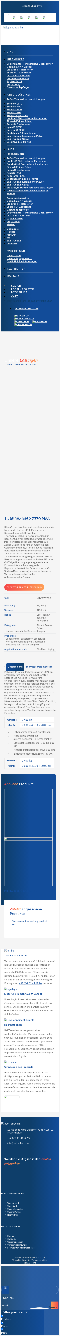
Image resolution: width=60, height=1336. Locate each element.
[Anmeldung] (6, 33)
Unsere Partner (14, 1212)
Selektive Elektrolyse (19, 142)
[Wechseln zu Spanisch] (36, 17)
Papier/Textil (14, 81)
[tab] (15, 666)
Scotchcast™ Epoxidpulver (22, 133)
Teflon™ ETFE (14, 103)
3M (8, 237)
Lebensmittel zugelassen (19, 638)
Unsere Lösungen (19, 94)
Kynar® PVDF (14, 127)
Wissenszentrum (22, 14)
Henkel (11, 231)
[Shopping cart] (12, 33)
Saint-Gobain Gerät (18, 139)
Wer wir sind (16, 251)
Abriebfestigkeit (30, 644)
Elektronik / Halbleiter (20, 69)
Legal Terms (30, 1262)
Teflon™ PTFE (14, 109)
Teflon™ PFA (14, 106)
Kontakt (13, 276)
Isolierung (39, 638)
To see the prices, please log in (24, 587)
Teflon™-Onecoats (17, 115)
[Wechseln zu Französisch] (21, 17)
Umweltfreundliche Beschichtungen (27, 190)
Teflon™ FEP (14, 112)
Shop (10, 149)
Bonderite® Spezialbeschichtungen (27, 164)
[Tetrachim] (30, 28)
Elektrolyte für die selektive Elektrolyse (30, 187)
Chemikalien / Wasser (19, 66)
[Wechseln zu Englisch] (14, 17)
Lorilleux (12, 243)
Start (11, 52)
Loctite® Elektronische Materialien (27, 118)
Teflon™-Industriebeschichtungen (26, 99)
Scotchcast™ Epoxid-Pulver (22, 178)
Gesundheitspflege (18, 87)
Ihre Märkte (15, 59)
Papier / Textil (15, 218)
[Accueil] (16, 1123)
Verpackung (13, 84)
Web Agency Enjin (40, 1260)
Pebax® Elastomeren (19, 124)
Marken (11, 224)
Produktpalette (15, 153)
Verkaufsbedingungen (17, 1245)
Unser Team (14, 255)
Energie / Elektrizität (19, 72)
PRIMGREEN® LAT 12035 (20, 890)
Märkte (11, 193)
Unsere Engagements (19, 258)
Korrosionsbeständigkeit (19, 641)
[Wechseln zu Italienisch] (44, 17)
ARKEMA (11, 234)
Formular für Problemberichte (21, 1247)
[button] (5, 6)
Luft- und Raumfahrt (18, 75)
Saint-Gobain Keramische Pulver (25, 136)
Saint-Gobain (14, 240)
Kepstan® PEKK (16, 130)
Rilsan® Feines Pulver (19, 121)
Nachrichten (16, 268)
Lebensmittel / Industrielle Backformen (30, 63)
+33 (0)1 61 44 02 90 (32, 6)
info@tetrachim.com (18, 1143)
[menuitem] (33, 14)
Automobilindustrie (18, 78)
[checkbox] (21, 1317)
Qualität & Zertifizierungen (22, 261)
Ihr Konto (11, 1239)
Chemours (13, 229)
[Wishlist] (9, 33)
